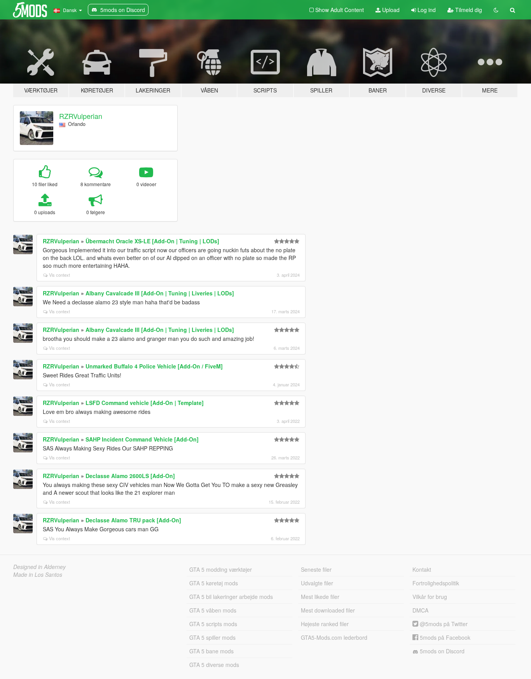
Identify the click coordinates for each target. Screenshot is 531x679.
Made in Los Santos (37, 574)
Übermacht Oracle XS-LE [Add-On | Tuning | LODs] (152, 241)
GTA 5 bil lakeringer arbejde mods (231, 596)
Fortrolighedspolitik (435, 583)
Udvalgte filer (317, 583)
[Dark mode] (496, 9)
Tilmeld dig (468, 10)
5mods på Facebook (444, 637)
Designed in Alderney (39, 567)
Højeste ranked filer (325, 624)
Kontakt (421, 569)
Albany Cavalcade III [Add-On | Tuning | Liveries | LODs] (160, 293)
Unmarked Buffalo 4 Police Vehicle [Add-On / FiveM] (154, 366)
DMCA (420, 610)
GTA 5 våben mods (212, 610)
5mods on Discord (441, 651)
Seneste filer (316, 569)
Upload (390, 10)
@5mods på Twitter (443, 624)
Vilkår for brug (429, 596)
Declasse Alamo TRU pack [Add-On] (133, 520)
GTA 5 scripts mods (213, 624)
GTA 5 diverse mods (214, 665)
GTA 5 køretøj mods (213, 583)
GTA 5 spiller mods (212, 637)
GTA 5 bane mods (211, 651)
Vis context (59, 275)
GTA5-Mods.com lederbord (334, 637)
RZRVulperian (80, 116)
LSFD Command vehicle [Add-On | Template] (145, 403)
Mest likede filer (320, 596)
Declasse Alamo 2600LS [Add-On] (130, 476)
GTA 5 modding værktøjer (220, 569)
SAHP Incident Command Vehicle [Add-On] (142, 439)
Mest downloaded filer (328, 610)
